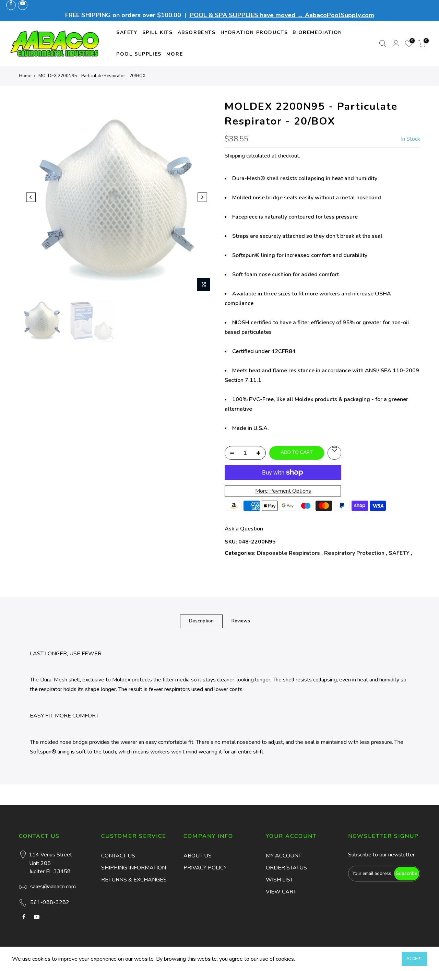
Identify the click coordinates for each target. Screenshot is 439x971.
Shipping (235, 156)
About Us (197, 855)
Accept (414, 958)
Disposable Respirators (288, 553)
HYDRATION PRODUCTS (254, 32)
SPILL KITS (157, 32)
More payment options (283, 491)
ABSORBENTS (197, 32)
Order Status (286, 867)
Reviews (241, 621)
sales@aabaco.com (53, 886)
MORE (174, 54)
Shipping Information (133, 867)
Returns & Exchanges (134, 880)
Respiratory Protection (354, 553)
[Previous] (31, 197)
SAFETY (127, 32)
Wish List (279, 880)
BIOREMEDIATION (317, 32)
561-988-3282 (49, 902)
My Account (283, 855)
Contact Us (118, 855)
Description (201, 621)
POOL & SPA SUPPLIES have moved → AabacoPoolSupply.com (282, 15)
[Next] (202, 197)
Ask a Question (244, 529)
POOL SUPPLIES (139, 54)
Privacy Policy (205, 867)
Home (25, 76)
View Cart (281, 892)
